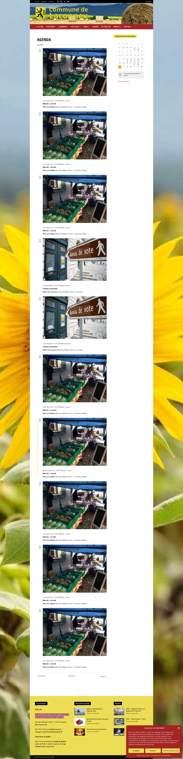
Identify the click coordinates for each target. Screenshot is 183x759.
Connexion (148, 1)
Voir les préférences (171, 751)
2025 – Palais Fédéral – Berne (136, 719)
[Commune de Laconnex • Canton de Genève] (61, 13)
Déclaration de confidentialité (161, 755)
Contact (51, 1)
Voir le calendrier (123, 81)
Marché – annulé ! (50, 410)
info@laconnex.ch (54, 729)
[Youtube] (68, 1)
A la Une (39, 27)
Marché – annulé (49, 103)
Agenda (95, 27)
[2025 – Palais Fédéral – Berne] (119, 721)
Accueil (37, 1)
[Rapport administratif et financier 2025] (79, 711)
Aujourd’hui (72, 676)
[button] (179, 728)
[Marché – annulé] (75, 72)
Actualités (44, 1)
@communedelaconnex (51, 732)
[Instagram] (61, 1)
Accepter (136, 751)
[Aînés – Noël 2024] (119, 732)
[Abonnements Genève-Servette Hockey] (79, 721)
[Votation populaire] (75, 259)
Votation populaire (50, 288)
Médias (116, 27)
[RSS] (64, 1)
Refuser (153, 751)
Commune (63, 27)
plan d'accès (40, 725)
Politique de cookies (143, 755)
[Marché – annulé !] (75, 378)
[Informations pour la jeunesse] (79, 732)
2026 (52, 757)
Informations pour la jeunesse (97, 729)
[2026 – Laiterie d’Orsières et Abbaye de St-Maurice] (119, 711)
